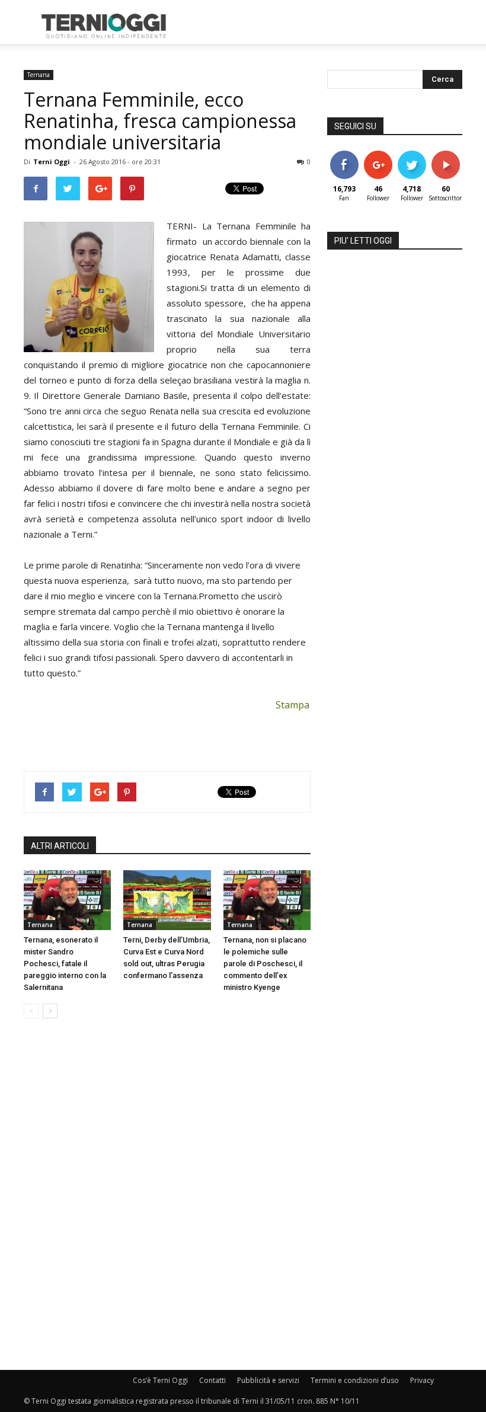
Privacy (422, 1380)
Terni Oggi (51, 161)
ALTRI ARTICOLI (60, 846)
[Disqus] (167, 1195)
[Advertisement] (323, 26)
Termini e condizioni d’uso (355, 1380)
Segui (377, 155)
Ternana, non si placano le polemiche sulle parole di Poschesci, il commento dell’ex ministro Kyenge (264, 963)
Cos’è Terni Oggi (160, 1380)
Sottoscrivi (452, 155)
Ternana (38, 75)
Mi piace (344, 155)
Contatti (212, 1380)
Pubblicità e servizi (268, 1380)
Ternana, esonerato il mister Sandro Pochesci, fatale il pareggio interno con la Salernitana (65, 963)
